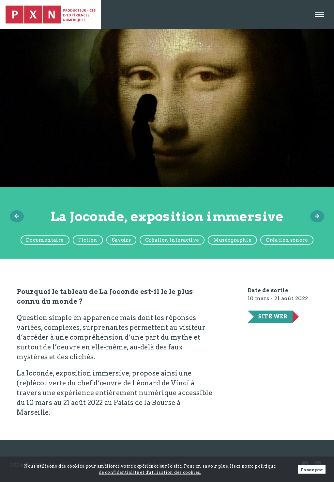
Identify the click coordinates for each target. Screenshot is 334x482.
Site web (272, 316)
